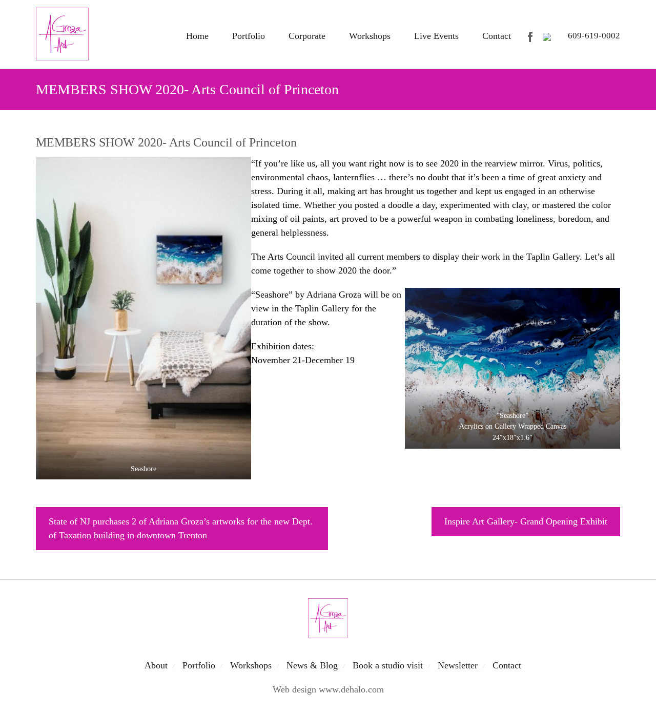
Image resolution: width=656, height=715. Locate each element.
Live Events (436, 36)
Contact (496, 36)
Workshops (370, 36)
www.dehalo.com (351, 689)
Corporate (307, 36)
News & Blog (312, 665)
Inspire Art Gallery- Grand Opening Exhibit (525, 521)
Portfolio (248, 36)
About (156, 665)
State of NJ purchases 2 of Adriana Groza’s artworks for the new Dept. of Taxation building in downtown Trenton (181, 528)
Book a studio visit (388, 665)
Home (197, 36)
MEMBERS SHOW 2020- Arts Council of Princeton (166, 142)
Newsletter (458, 665)
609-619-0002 (594, 35)
